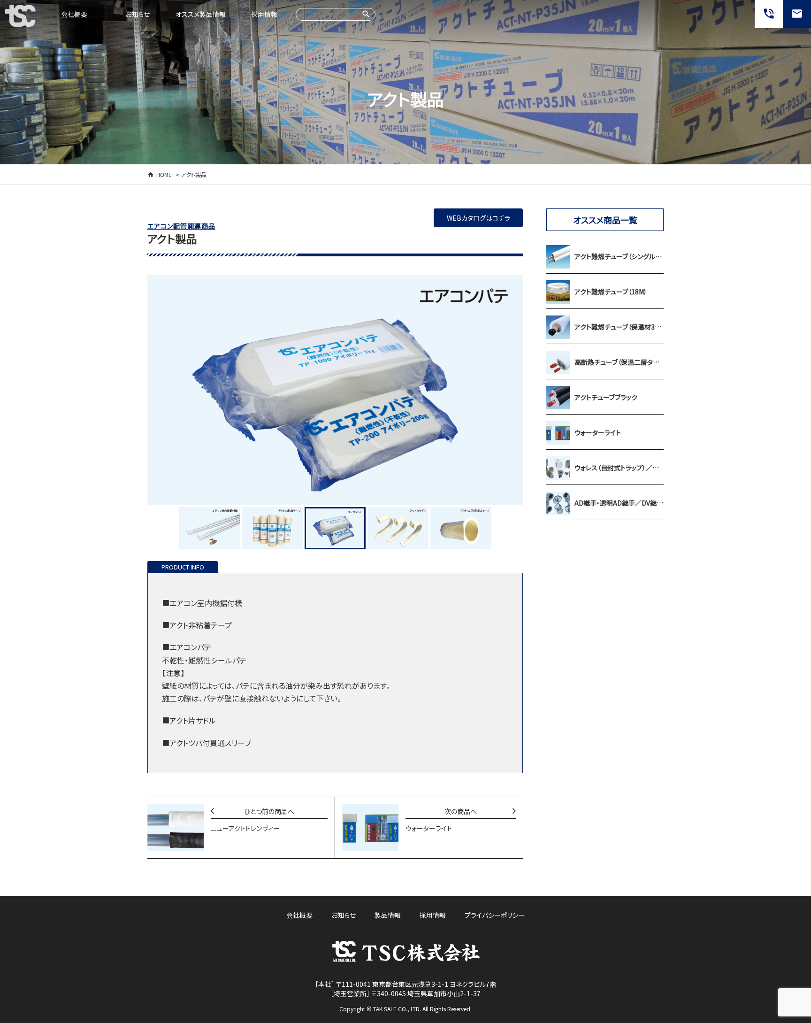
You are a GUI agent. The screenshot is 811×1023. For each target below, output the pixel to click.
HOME (164, 174)
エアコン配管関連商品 (181, 226)
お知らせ (137, 14)
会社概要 (74, 14)
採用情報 (264, 14)
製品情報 (388, 915)
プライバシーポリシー (495, 915)
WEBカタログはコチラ (478, 218)
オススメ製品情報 (201, 14)
